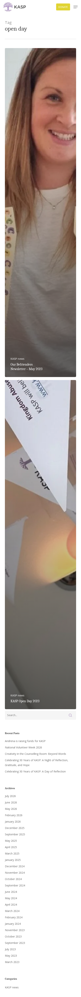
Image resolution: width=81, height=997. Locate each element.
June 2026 (11, 802)
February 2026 (13, 815)
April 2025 (11, 847)
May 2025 (11, 840)
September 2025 (15, 834)
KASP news (17, 358)
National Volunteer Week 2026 (23, 747)
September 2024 (15, 885)
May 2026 (11, 809)
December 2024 (14, 866)
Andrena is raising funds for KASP (25, 741)
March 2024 (12, 911)
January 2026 (13, 821)
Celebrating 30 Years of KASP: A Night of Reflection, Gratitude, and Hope (36, 762)
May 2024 (11, 898)
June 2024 (11, 892)
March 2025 (12, 853)
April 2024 (11, 904)
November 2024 (15, 872)
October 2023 (13, 936)
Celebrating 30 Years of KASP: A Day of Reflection (35, 771)
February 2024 (13, 917)
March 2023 (12, 962)
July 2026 (10, 796)
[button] (75, 7)
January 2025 (13, 860)
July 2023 (10, 949)
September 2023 (15, 943)
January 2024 (13, 923)
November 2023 (15, 930)
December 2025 (14, 828)
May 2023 (11, 955)
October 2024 (13, 879)
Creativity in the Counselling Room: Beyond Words (35, 754)
